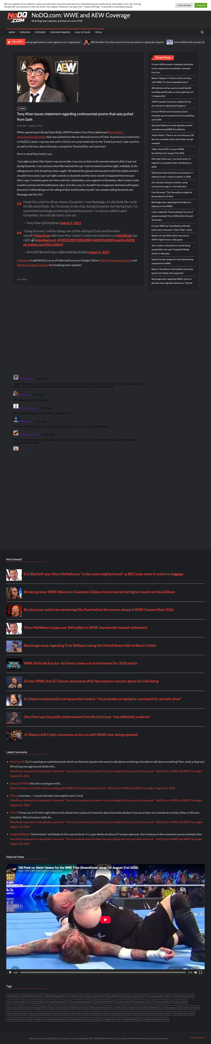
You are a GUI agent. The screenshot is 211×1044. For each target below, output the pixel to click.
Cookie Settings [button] (184, 5)
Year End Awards (60, 32)
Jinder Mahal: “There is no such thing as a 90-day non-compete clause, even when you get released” (173, 139)
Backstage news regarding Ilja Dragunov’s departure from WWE (171, 204)
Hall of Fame (82, 32)
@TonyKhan (42, 235)
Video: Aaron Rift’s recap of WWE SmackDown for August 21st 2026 (168, 151)
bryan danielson (159, 996)
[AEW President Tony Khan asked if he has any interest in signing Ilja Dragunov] (55, 42)
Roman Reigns (17, 1013)
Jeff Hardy (161, 1001)
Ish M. (13, 812)
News (12, 32)
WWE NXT (113, 1019)
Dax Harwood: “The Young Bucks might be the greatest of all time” (172, 194)
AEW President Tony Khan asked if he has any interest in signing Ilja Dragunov (95, 42)
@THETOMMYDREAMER (74, 240)
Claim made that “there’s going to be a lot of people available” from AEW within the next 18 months (172, 216)
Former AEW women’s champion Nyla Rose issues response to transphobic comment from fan (172, 68)
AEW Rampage (55, 996)
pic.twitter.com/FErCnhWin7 (43, 244)
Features (40, 32)
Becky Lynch (95, 996)
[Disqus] (78, 412)
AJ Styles (76, 996)
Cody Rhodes (58, 1001)
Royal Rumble (39, 1013)
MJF (120, 1007)
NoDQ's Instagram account (115, 260)
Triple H (33, 1019)
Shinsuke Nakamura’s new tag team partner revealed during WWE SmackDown (172, 127)
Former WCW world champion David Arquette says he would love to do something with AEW (173, 115)
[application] (105, 919)
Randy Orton (138, 1007)
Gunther (122, 1001)
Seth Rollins (80, 1013)
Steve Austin (121, 1013)
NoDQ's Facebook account (33, 265)
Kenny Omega (36, 1007)
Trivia (98, 32)
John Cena (15, 1007)
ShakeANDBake (19, 834)
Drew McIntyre (81, 1001)
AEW (13, 996)
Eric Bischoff (103, 1001)
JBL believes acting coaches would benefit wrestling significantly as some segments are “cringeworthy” (173, 92)
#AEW (130, 240)
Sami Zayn (60, 1013)
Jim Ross (179, 1001)
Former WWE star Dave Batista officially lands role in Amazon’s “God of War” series (172, 227)
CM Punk (37, 1001)
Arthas (14, 795)
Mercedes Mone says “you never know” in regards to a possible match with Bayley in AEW (172, 162)
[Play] (10, 972)
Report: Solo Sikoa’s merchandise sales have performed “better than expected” (172, 271)
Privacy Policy (198, 1037)
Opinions (25, 32)
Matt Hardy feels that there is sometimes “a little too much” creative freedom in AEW (172, 174)
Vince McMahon (54, 1019)
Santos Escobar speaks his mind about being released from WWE (172, 261)
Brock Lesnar (136, 996)
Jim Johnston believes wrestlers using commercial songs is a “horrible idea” (169, 184)
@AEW (97, 240)
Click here (23, 260)
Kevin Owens (58, 1007)
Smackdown (100, 1013)
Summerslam (143, 1013)
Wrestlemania (78, 1019)
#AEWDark (124, 235)
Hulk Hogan (141, 1001)
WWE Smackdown (155, 1019)
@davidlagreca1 (45, 240)
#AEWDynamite (114, 240)
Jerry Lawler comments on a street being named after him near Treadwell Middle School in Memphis (171, 249)
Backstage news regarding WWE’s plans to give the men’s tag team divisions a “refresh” (172, 281)
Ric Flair (191, 1007)
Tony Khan (22, 279)
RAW (156, 1007)
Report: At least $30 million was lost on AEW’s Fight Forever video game (170, 237)
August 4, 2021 (70, 223)
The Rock (162, 1013)
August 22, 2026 (20, 776)
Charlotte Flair (183, 996)
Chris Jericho (17, 1001)
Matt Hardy (79, 1007)
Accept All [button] (200, 5)
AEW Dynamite (32, 996)
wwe (96, 1019)
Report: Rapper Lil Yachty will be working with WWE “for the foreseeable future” (171, 80)
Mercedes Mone (101, 1007)
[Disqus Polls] (78, 330)
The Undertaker (183, 1013)
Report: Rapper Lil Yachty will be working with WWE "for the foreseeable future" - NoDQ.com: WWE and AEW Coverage (81, 788)
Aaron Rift (21, 125)
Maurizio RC (17, 761)
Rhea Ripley (173, 1007)
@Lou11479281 (19, 783)
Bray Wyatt (115, 996)
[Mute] (195, 972)
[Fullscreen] (200, 972)
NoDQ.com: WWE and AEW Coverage (81, 15)
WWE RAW (132, 1019)
